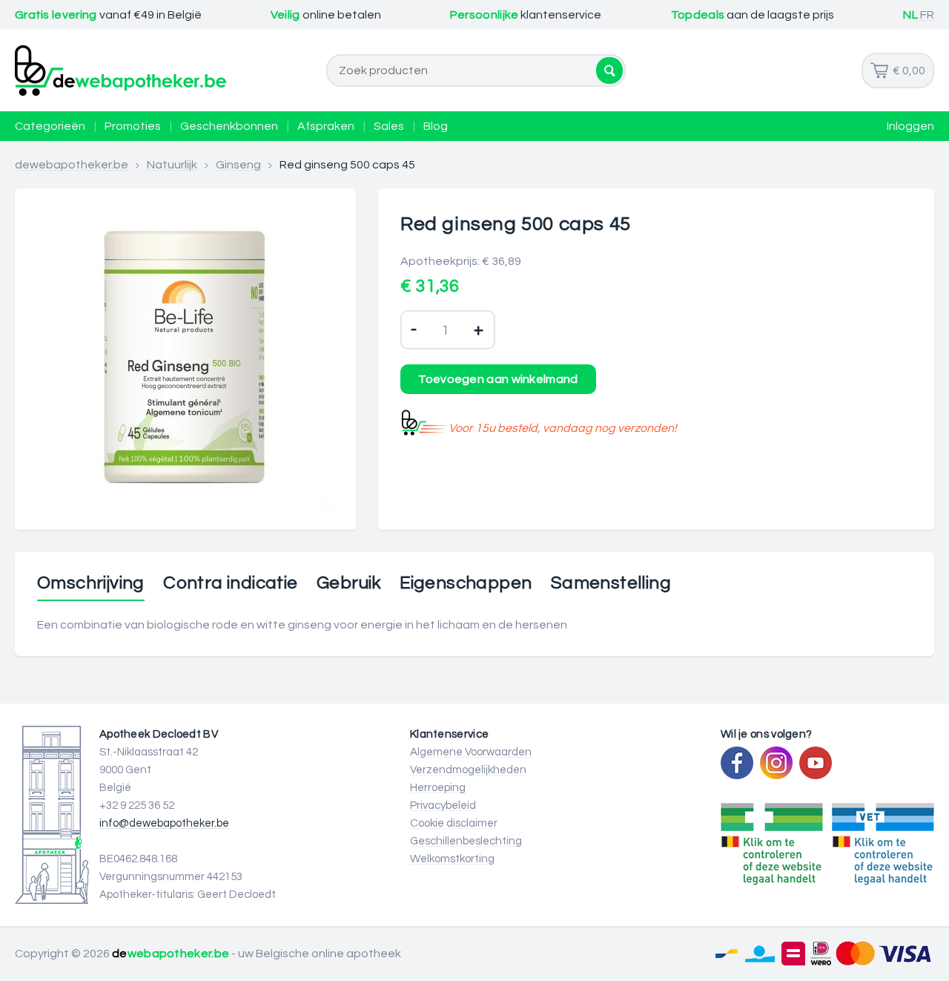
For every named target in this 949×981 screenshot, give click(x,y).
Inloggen (910, 126)
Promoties (133, 126)
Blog (435, 126)
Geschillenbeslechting (466, 841)
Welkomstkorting (452, 858)
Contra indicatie (230, 583)
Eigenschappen (466, 583)
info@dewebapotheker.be (164, 823)
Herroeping (438, 787)
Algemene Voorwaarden (471, 752)
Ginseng (238, 165)
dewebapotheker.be (71, 165)
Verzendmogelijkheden (468, 769)
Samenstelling (611, 583)
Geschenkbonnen (229, 126)
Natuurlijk (172, 165)
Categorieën (50, 126)
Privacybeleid (443, 805)
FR (927, 15)
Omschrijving (91, 583)
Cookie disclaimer (453, 823)
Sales (389, 126)
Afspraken (325, 126)
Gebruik (349, 583)
